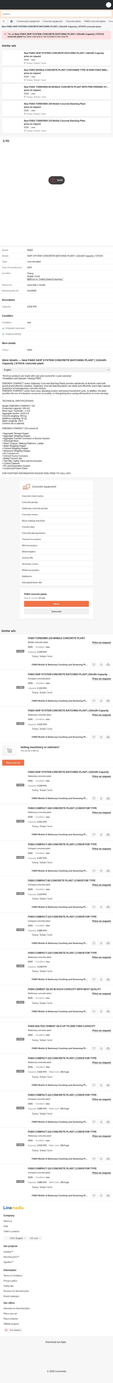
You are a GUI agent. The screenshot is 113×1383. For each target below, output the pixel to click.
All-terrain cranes (30, 564)
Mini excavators (29, 545)
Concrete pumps (30, 502)
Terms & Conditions (13, 1275)
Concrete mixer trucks (32, 496)
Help (6, 1226)
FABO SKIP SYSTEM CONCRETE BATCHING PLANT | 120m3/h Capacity (68, 772)
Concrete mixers (30, 514)
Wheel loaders (29, 551)
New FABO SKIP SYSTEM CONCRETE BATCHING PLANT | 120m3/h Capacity (64, 53)
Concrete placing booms (33, 533)
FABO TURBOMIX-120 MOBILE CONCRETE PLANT (56, 638)
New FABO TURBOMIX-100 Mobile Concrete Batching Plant (54, 104)
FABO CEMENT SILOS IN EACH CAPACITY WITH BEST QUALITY (64, 989)
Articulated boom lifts (32, 582)
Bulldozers (27, 576)
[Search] (109, 14)
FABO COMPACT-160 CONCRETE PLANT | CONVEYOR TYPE (62, 808)
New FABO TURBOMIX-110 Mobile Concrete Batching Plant (54, 120)
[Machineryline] (11, 21)
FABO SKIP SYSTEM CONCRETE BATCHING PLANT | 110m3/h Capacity (68, 710)
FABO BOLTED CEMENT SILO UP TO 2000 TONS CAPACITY (61, 1026)
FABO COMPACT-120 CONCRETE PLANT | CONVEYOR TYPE (62, 953)
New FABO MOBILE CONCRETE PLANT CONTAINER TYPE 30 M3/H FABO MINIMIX (67, 70)
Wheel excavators (30, 570)
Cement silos (28, 527)
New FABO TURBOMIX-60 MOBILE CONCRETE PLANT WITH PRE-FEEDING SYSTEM (67, 87)
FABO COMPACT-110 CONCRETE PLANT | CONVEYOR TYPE (62, 916)
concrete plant (34, 261)
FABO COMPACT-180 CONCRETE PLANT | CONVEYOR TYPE (62, 844)
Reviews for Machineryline (16, 1291)
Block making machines (33, 520)
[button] (108, 5)
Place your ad (13, 763)
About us (8, 1221)
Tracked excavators (31, 539)
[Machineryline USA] (20, 5)
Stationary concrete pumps (35, 508)
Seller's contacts (11, 1231)
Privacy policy (10, 1280)
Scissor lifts (27, 557)
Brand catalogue (11, 1296)
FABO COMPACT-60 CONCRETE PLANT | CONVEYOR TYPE (61, 880)
